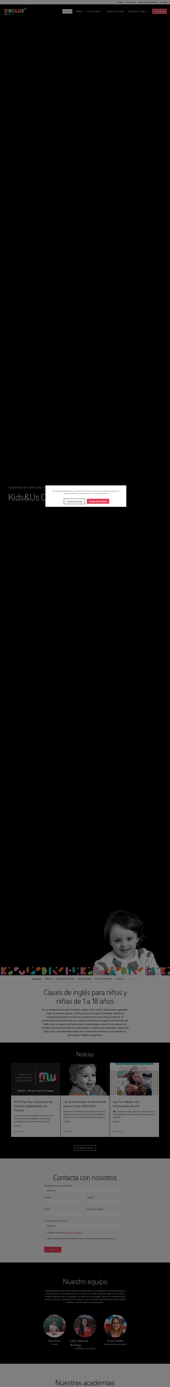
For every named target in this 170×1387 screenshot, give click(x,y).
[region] (85, 496)
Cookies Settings (74, 501)
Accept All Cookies (98, 501)
